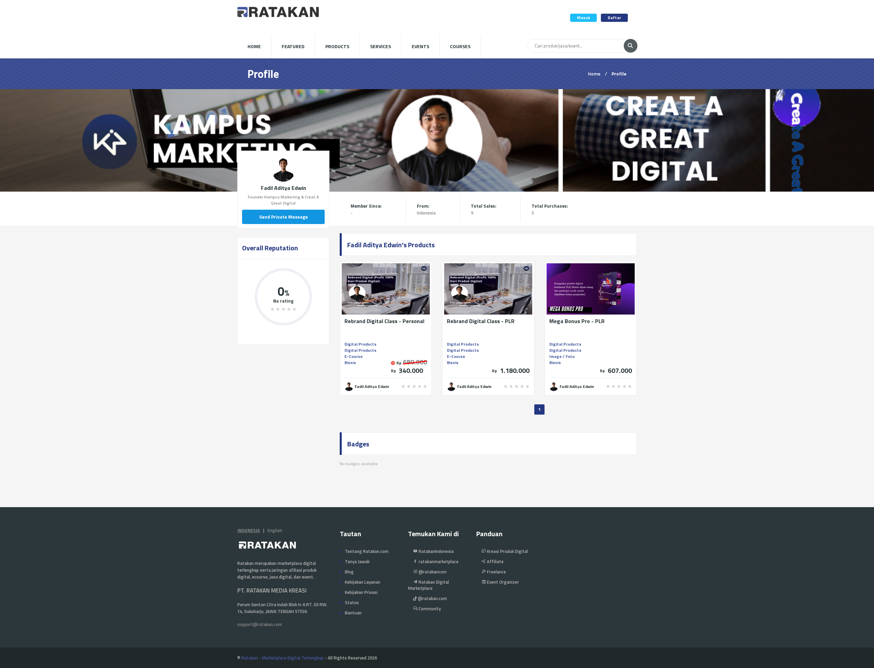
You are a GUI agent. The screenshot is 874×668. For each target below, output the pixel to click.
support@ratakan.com (259, 624)
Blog (349, 571)
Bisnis (350, 362)
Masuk (583, 17)
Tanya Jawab (357, 561)
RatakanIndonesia (436, 551)
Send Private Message (283, 216)
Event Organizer (502, 582)
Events (420, 46)
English (275, 530)
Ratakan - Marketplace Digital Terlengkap (282, 657)
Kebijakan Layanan (362, 582)
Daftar (614, 17)
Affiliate (495, 561)
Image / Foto (562, 356)
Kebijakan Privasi (361, 592)
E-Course (353, 356)
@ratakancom (432, 571)
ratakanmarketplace (438, 561)
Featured (293, 46)
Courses (460, 46)
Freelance (496, 571)
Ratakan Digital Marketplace (428, 585)
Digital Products (360, 344)
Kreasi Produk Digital (507, 551)
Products (337, 46)
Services (380, 46)
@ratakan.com (432, 598)
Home (254, 46)
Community (429, 608)
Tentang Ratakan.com (367, 551)
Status (352, 602)
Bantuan (353, 612)
